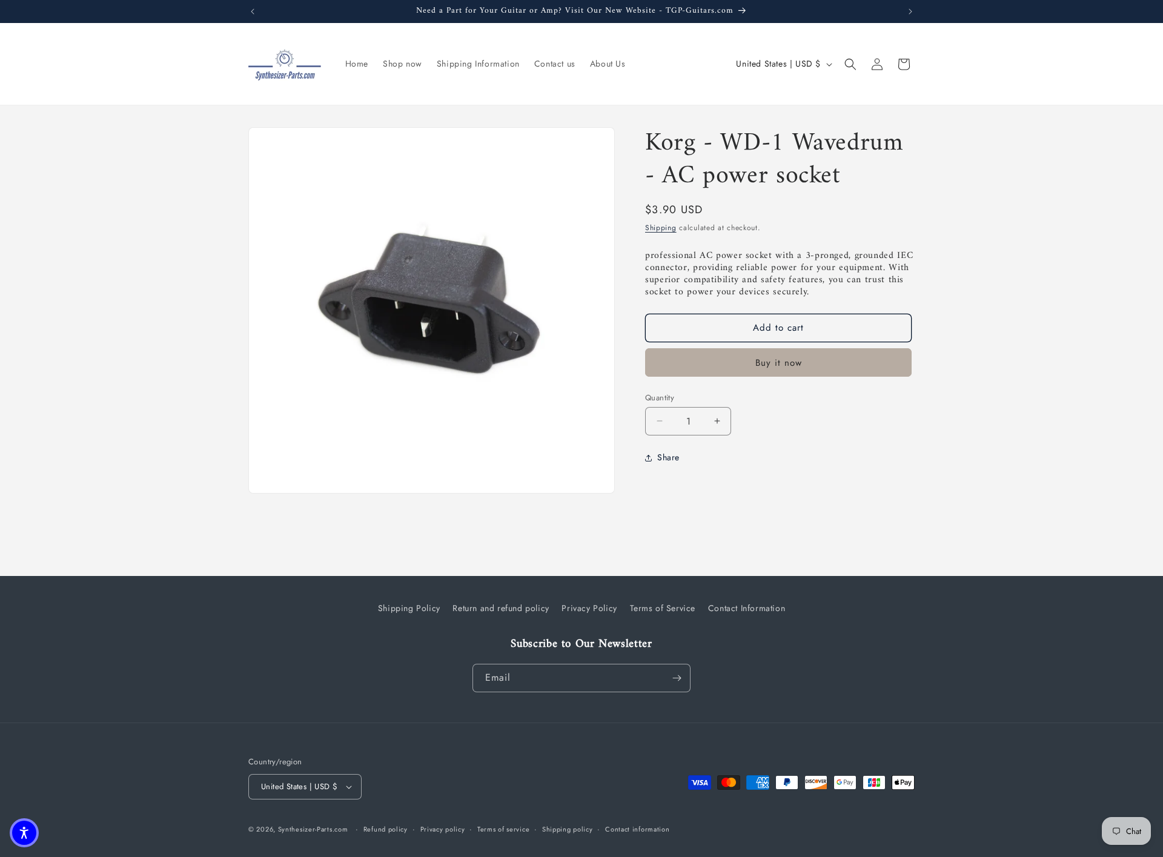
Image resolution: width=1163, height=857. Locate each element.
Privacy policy (442, 829)
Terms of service (503, 829)
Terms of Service (663, 608)
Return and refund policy (500, 608)
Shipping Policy (409, 608)
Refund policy (385, 829)
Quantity (659, 397)
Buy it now (778, 362)
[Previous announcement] (252, 11)
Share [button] (668, 457)
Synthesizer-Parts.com (313, 829)
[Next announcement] (910, 11)
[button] (850, 64)
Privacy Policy (589, 608)
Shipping (661, 227)
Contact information (637, 829)
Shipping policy (567, 829)
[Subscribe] (676, 678)
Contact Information (746, 608)
